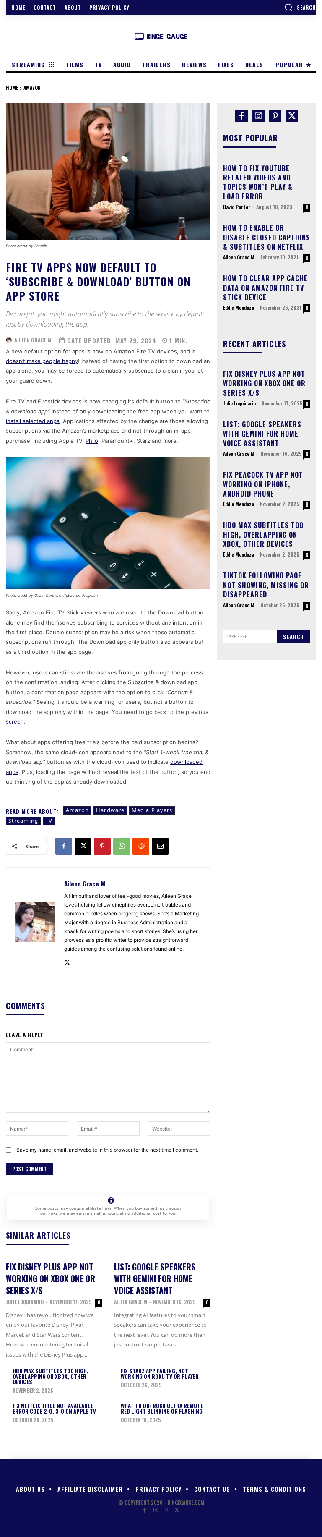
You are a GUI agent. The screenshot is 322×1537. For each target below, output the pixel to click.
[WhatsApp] (121, 846)
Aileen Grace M (33, 340)
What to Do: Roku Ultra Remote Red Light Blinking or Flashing (162, 1408)
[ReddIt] (140, 846)
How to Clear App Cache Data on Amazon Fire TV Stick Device (265, 287)
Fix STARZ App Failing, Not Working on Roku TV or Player (160, 1373)
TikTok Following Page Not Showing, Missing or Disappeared (266, 584)
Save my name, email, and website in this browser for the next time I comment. (107, 1150)
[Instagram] (258, 116)
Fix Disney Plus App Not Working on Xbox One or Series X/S (50, 1278)
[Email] (160, 846)
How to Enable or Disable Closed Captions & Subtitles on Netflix (266, 237)
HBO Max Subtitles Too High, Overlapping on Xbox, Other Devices (50, 1376)
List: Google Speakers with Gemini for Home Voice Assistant (154, 1278)
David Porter (236, 206)
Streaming (23, 820)
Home (12, 87)
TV (48, 820)
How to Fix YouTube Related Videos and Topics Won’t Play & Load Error (258, 182)
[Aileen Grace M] (9, 340)
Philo (92, 440)
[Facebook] (63, 846)
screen (15, 721)
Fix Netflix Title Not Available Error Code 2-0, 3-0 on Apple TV (54, 1408)
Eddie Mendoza (238, 307)
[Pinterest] (102, 846)
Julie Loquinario (25, 1301)
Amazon (32, 87)
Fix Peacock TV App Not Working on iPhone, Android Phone (263, 484)
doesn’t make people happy (42, 361)
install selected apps (33, 421)
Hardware (110, 810)
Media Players (152, 810)
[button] (300, 7)
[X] (83, 846)
